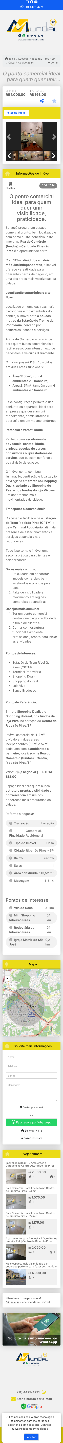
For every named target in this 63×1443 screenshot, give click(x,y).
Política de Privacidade (33, 1428)
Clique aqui (12, 1302)
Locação (23, 58)
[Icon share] (27, 2)
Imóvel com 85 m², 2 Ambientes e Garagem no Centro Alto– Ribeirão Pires (30, 1164)
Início (11, 58)
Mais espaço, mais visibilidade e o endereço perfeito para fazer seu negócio (31, 1265)
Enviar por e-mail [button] (33, 1107)
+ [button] (7, 973)
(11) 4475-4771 (34, 7)
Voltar (54, 62)
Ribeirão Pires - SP (43, 58)
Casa (11, 62)
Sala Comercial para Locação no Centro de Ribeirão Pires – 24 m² (30, 1215)
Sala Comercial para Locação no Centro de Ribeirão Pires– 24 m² (30, 1189)
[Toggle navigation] (53, 14)
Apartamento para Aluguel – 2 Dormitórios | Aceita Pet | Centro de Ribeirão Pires (31, 1240)
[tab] (16, 113)
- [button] (7, 978)
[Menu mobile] (31, 29)
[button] (9, 136)
